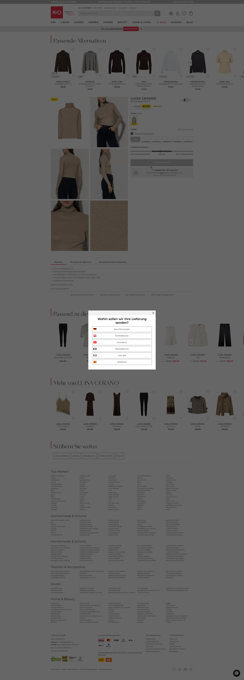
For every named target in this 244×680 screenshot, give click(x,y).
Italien (122, 356)
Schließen (153, 312)
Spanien (122, 362)
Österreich (122, 336)
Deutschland (122, 329)
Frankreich (122, 349)
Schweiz (122, 342)
